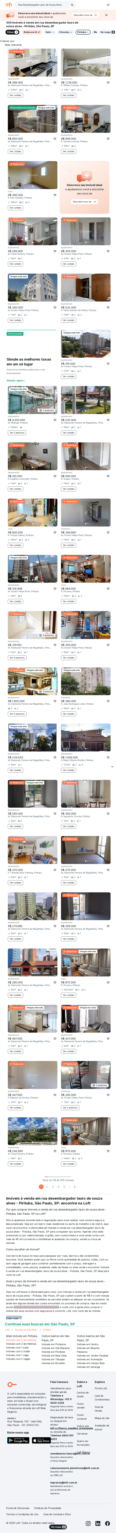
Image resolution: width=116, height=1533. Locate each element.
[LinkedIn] (97, 1524)
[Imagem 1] (32, 73)
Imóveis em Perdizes (53, 1351)
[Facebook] (107, 1524)
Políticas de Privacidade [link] (47, 1508)
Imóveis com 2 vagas (18, 1358)
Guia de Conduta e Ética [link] (57, 1514)
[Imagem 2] (34, 73)
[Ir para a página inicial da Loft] (10, 5)
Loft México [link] (83, 1452)
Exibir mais (12, 1318)
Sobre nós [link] (83, 1426)
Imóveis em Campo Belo (91, 1363)
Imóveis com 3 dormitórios (21, 1343)
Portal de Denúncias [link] (17, 1508)
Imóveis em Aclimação (90, 1359)
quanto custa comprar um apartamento (36, 1307)
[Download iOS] (41, 1441)
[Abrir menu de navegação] (108, 5)
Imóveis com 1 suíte (17, 1347)
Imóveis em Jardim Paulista (92, 1355)
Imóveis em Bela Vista (54, 1355)
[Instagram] (88, 1524)
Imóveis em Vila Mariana (55, 1348)
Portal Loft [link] (101, 1388)
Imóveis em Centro (87, 1344)
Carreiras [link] (82, 1433)
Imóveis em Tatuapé (53, 1359)
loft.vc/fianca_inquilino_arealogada (71, 1428)
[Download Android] (18, 1441)
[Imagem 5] (94, 73)
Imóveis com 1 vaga (17, 1355)
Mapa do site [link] (102, 1418)
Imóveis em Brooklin (53, 1363)
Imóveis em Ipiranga (88, 1366)
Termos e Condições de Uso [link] (22, 1514)
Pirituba (47, 1329)
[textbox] (45, 4)
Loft (7, 1329)
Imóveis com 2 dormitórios (21, 1340)
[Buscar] (72, 4)
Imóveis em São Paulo (26, 1329)
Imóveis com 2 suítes (18, 1351)
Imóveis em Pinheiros (54, 1344)
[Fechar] (106, 15)
